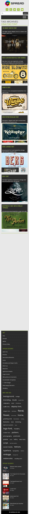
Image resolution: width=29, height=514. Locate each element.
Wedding (5, 388)
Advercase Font (14, 496)
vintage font (15, 454)
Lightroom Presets (7, 371)
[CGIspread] (14, 6)
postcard (16, 436)
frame (20, 415)
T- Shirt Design (7, 382)
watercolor (8, 458)
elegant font (6, 411)
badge (18, 396)
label (12, 422)
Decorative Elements (8, 357)
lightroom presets (8, 425)
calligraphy (6, 403)
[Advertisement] (14, 250)
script (5, 443)
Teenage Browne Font (16, 481)
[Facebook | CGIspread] (7, 9)
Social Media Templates (9, 380)
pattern (15, 432)
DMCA (4, 341)
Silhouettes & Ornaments (9, 377)
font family (13, 415)
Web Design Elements (8, 385)
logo (16, 425)
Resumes (5, 368)
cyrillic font (6, 407)
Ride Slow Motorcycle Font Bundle (14, 57)
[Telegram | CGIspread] (14, 9)
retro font (22, 439)
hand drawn (16, 419)
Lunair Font (13, 489)
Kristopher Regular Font (10, 117)
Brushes (5, 354)
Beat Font (5, 176)
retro (15, 439)
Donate (5, 338)
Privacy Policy (6, 344)
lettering (18, 422)
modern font (6, 432)
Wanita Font (6, 87)
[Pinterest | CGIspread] (18, 9)
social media (7, 447)
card (12, 403)
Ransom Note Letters (15, 466)
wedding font (18, 458)
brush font (20, 400)
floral (21, 410)
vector (22, 451)
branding (7, 400)
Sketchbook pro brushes (16, 503)
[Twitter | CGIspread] (11, 9)
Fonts (4, 360)
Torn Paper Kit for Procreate (17, 474)
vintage (7, 454)
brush (14, 400)
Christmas (18, 403)
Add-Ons (5, 352)
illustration (6, 422)
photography (7, 436)
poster (5, 439)
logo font (7, 428)
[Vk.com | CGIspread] (22, 9)
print (11, 439)
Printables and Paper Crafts (10, 363)
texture (17, 447)
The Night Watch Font (9, 28)
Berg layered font (8, 146)
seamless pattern (13, 443)
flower (6, 415)
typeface (7, 450)
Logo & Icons (6, 374)
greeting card (7, 419)
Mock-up (5, 366)
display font (16, 406)
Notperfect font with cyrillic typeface (12, 207)
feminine (14, 411)
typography (16, 451)
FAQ (4, 336)
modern (16, 429)
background (8, 396)
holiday (22, 419)
